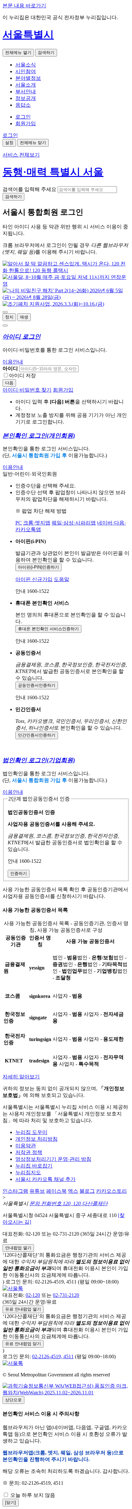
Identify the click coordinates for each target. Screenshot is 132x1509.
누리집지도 (28, 1172)
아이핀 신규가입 (34, 579)
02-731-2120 (66, 1295)
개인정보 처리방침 (36, 1139)
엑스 (73, 1191)
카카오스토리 (111, 1191)
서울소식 (25, 64)
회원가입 (25, 123)
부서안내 (25, 91)
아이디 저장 (22, 375)
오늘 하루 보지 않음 (32, 1495)
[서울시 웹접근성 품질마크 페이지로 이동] (66, 1392)
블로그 (87, 1191)
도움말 (61, 579)
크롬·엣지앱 (36, 522)
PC (18, 522)
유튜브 (37, 1191)
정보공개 (25, 98)
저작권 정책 (28, 1152)
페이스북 (56, 1191)
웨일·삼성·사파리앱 (74, 522)
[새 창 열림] (66, 270)
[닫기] (10, 1502)
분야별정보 (28, 78)
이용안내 (13, 361)
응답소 (23, 105)
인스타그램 (15, 1191)
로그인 (23, 116)
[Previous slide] (5, 312)
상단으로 (13, 1400)
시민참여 (25, 71)
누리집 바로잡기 (34, 1165)
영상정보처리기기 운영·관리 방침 (53, 1159)
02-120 (33, 1295)
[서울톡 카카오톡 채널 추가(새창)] (13, 1288)
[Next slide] (5, 325)
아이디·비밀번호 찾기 (27, 390)
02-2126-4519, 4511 (53, 1356)
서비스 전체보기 (21, 154)
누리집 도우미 (31, 1132)
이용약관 (25, 1145)
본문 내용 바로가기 (24, 5)
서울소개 (25, 85)
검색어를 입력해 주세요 (29, 189)
